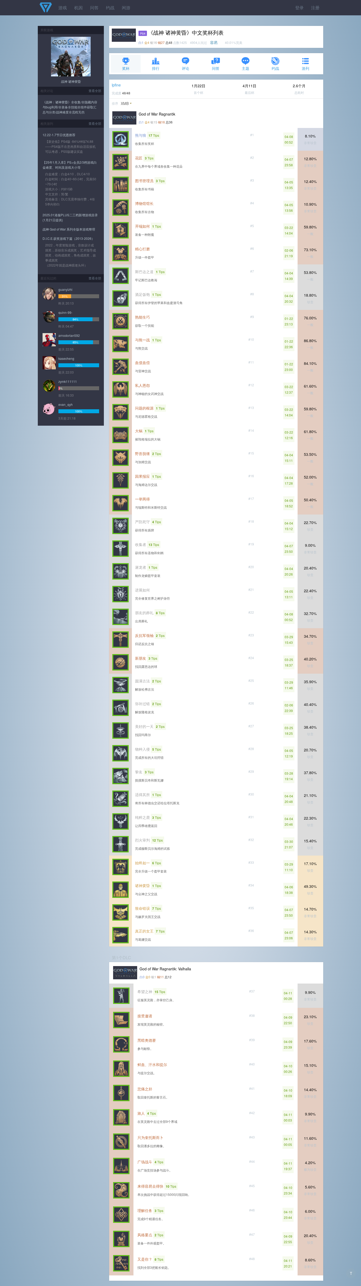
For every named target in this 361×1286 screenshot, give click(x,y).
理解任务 (144, 1210)
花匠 (138, 157)
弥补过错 (142, 703)
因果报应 (142, 476)
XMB (125, 103)
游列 (305, 68)
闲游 (126, 7)
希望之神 (144, 991)
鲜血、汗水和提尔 (152, 1064)
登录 (299, 7)
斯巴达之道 (144, 271)
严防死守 (142, 521)
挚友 (138, 771)
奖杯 (125, 68)
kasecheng (66, 358)
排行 (155, 68)
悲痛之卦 (144, 1088)
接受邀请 (144, 1015)
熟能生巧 (142, 317)
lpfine (116, 85)
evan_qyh (65, 404)
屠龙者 (140, 567)
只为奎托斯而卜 (150, 1137)
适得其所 (142, 794)
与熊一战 (142, 339)
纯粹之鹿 (142, 817)
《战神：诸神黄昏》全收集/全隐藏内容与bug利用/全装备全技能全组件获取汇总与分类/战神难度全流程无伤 (70, 107)
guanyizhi (65, 289)
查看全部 (95, 90)
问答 (94, 7)
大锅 (138, 430)
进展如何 (142, 590)
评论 (185, 68)
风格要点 (144, 1234)
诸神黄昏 (142, 885)
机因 (78, 7)
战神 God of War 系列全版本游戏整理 (69, 229)
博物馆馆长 (144, 203)
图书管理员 (144, 180)
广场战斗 (144, 1161)
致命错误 (142, 908)
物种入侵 (142, 749)
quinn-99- (65, 312)
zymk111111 (67, 381)
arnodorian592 (69, 335)
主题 (245, 68)
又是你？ (144, 1259)
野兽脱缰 (142, 453)
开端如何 (142, 226)
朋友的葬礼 (144, 612)
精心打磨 (142, 248)
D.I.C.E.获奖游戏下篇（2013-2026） (69, 238)
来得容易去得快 (150, 1186)
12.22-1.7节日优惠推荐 (59, 134)
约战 (110, 7)
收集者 (140, 544)
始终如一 (142, 862)
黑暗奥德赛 (146, 1040)
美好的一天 (144, 726)
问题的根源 (144, 408)
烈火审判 (142, 840)
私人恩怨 (142, 385)
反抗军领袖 (144, 635)
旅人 (141, 1113)
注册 (315, 7)
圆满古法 (142, 680)
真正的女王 (144, 931)
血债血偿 (142, 362)
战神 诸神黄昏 (71, 81)
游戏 (62, 7)
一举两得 (142, 499)
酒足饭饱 (142, 294)
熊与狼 (140, 135)
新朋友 (140, 658)
